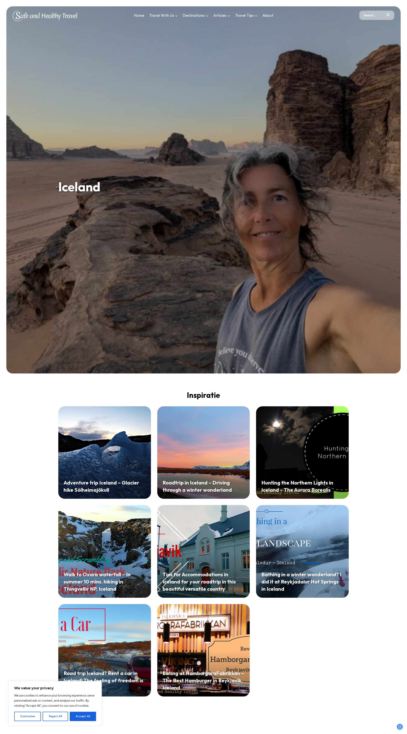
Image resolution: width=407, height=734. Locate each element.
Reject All (55, 716)
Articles (219, 15)
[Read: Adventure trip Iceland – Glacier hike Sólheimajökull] (104, 452)
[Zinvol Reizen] (45, 15)
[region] (55, 703)
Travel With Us (161, 15)
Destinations (194, 15)
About (267, 15)
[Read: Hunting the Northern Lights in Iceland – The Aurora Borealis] (302, 452)
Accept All (83, 716)
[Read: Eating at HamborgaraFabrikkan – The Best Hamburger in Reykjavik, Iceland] (203, 650)
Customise (27, 716)
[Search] (388, 15)
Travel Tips (244, 15)
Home (139, 15)
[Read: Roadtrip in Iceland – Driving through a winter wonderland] (203, 452)
